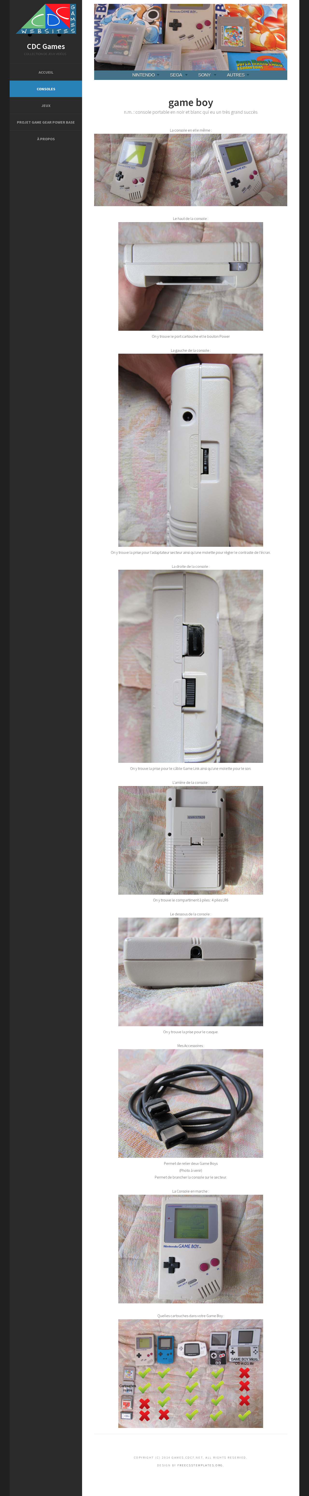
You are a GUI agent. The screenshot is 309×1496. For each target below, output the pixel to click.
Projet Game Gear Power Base (46, 122)
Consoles (46, 88)
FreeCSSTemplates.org (200, 1465)
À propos (46, 138)
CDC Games (46, 46)
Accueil (46, 72)
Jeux (45, 105)
